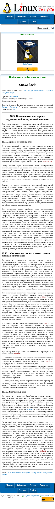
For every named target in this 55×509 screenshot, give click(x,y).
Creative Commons (9, 107)
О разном (22, 22)
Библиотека (21, 17)
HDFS (29, 409)
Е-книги (33, 17)
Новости (9, 17)
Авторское (44, 17)
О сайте (33, 22)
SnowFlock (14, 97)
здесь (14, 109)
